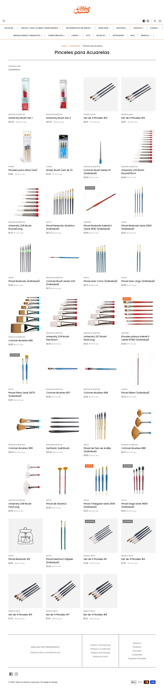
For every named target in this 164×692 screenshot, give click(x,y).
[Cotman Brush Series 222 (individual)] (63, 257)
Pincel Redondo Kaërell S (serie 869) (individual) (98, 227)
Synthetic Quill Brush (58, 448)
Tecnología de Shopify (49, 682)
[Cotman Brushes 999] (25, 425)
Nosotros (137, 643)
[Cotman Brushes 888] (138, 425)
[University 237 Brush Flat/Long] (101, 313)
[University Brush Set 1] (25, 94)
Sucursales (137, 651)
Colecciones (75, 46)
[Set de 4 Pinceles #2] (138, 536)
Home (64, 46)
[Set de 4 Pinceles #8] (100, 591)
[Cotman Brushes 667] (63, 369)
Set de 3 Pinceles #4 (95, 117)
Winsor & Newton (16, 114)
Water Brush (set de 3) (59, 170)
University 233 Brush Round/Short (132, 171)
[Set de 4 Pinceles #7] (63, 591)
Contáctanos (137, 654)
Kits (88, 35)
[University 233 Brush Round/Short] (138, 147)
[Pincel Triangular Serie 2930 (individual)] (101, 480)
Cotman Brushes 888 (133, 448)
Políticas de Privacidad (100, 652)
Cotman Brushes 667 (58, 392)
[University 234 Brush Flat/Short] (63, 313)
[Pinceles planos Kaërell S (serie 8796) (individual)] (138, 313)
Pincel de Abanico (56, 503)
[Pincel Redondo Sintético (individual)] (63, 202)
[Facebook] (144, 21)
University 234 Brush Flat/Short (57, 338)
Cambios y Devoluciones (100, 645)
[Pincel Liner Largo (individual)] (138, 257)
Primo (11, 167)
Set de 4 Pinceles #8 (95, 614)
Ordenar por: (14, 66)
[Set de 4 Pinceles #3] (25, 591)
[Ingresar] (155, 21)
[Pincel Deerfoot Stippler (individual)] (63, 536)
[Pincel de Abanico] (63, 480)
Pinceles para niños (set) (22, 170)
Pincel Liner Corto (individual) (100, 281)
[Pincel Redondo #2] (25, 536)
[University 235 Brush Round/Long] (25, 202)
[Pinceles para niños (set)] (25, 147)
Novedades (118, 35)
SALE (132, 35)
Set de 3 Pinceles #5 (133, 117)
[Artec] (82, 9)
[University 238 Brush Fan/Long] (25, 480)
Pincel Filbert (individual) (135, 392)
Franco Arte (89, 114)
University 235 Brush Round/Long (20, 227)
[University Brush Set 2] (63, 94)
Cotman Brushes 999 (20, 448)
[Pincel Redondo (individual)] (25, 257)
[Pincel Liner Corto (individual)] (101, 257)
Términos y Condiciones (100, 649)
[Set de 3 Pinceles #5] (138, 94)
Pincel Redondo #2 (19, 559)
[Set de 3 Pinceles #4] (101, 94)
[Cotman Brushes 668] (101, 369)
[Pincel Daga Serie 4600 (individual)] (138, 480)
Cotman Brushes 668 (96, 392)
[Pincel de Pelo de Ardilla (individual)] (101, 425)
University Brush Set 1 (20, 117)
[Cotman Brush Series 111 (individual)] (101, 147)
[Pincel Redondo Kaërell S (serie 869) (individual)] (101, 202)
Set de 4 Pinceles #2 (133, 559)
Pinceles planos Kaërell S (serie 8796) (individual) (135, 338)
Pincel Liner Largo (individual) (138, 281)
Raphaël (87, 222)
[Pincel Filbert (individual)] (138, 369)
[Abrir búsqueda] (4, 21)
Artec (49, 222)
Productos (137, 647)
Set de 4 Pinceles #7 (58, 614)
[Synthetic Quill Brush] (63, 425)
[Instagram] (148, 21)
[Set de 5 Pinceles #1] (101, 536)
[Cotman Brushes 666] (25, 315)
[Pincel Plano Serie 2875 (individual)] (25, 369)
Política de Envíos (100, 656)
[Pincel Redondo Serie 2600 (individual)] (138, 202)
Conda (49, 167)
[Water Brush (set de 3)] (63, 147)
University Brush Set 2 (58, 117)
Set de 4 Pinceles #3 (20, 614)
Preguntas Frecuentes (137, 658)
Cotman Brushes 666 (20, 340)
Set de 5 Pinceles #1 (95, 559)
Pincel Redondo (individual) (24, 281)
